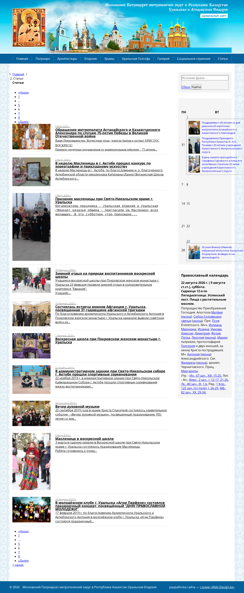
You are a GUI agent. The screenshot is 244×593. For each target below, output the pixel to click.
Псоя (215, 321)
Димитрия (202, 333)
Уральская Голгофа (136, 59)
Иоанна (203, 329)
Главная (22, 59)
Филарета (188, 363)
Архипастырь (67, 59)
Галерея (163, 59)
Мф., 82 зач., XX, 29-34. (203, 390)
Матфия (217, 312)
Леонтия (198, 337)
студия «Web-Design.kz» (217, 587)
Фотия (216, 333)
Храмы (109, 59)
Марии (222, 337)
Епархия (90, 59)
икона (186, 316)
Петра (185, 337)
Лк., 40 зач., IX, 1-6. (194, 384)
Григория (188, 346)
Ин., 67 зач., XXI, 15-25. (205, 376)
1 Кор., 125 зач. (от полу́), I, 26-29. (203, 386)
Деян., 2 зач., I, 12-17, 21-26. (209, 380)
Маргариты (189, 371)
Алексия (187, 333)
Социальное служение (193, 59)
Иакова (216, 329)
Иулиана (215, 325)
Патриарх (43, 59)
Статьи (223, 59)
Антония (193, 354)
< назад (17, 565)
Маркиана (188, 329)
